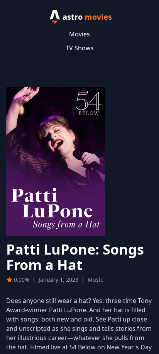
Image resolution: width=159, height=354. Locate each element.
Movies (79, 34)
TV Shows (80, 48)
